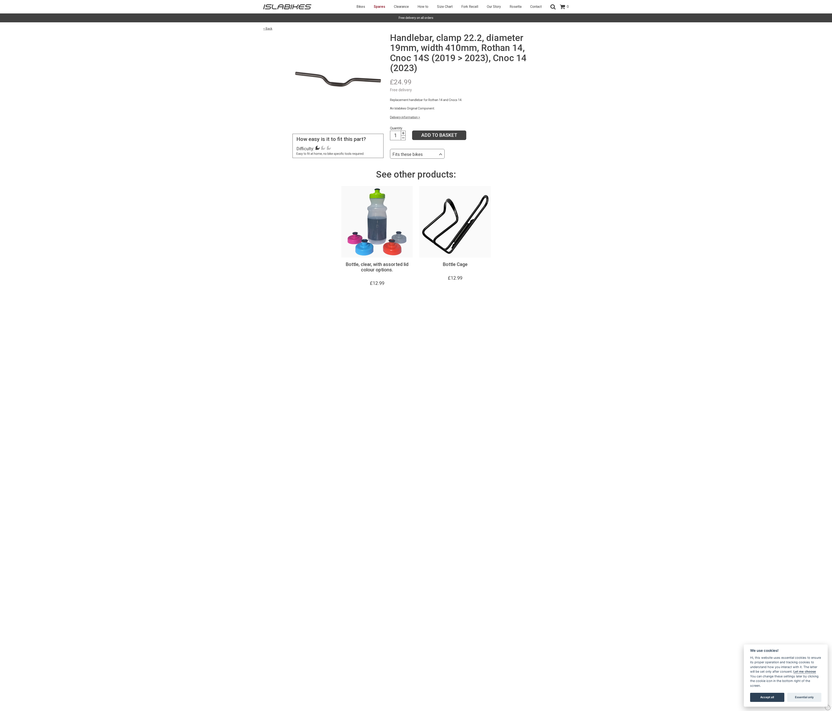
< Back (267, 28)
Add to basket (439, 135)
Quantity (396, 128)
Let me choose (804, 671)
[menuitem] (360, 7)
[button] (553, 7)
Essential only (804, 697)
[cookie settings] (828, 707)
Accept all (767, 697)
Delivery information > (405, 117)
